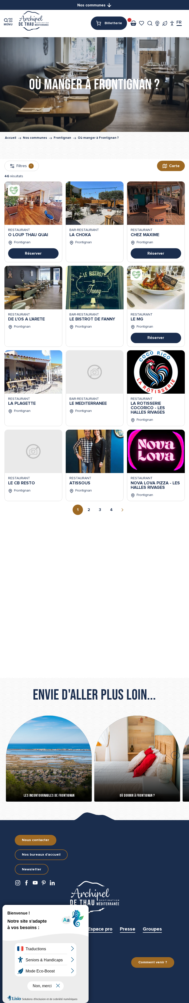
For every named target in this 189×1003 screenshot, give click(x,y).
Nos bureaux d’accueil (41, 854)
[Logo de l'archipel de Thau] (94, 897)
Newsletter (31, 869)
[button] (150, 23)
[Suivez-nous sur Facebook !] (26, 884)
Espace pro (100, 929)
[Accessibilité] (172, 23)
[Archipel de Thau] (33, 21)
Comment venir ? (152, 962)
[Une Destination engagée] (165, 23)
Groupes (152, 929)
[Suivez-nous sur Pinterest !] (44, 884)
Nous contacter (35, 840)
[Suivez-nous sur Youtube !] (35, 884)
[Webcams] (157, 23)
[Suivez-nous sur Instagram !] (18, 884)
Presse (127, 929)
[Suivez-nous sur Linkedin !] (52, 884)
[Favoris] (142, 23)
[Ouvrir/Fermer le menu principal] (8, 21)
